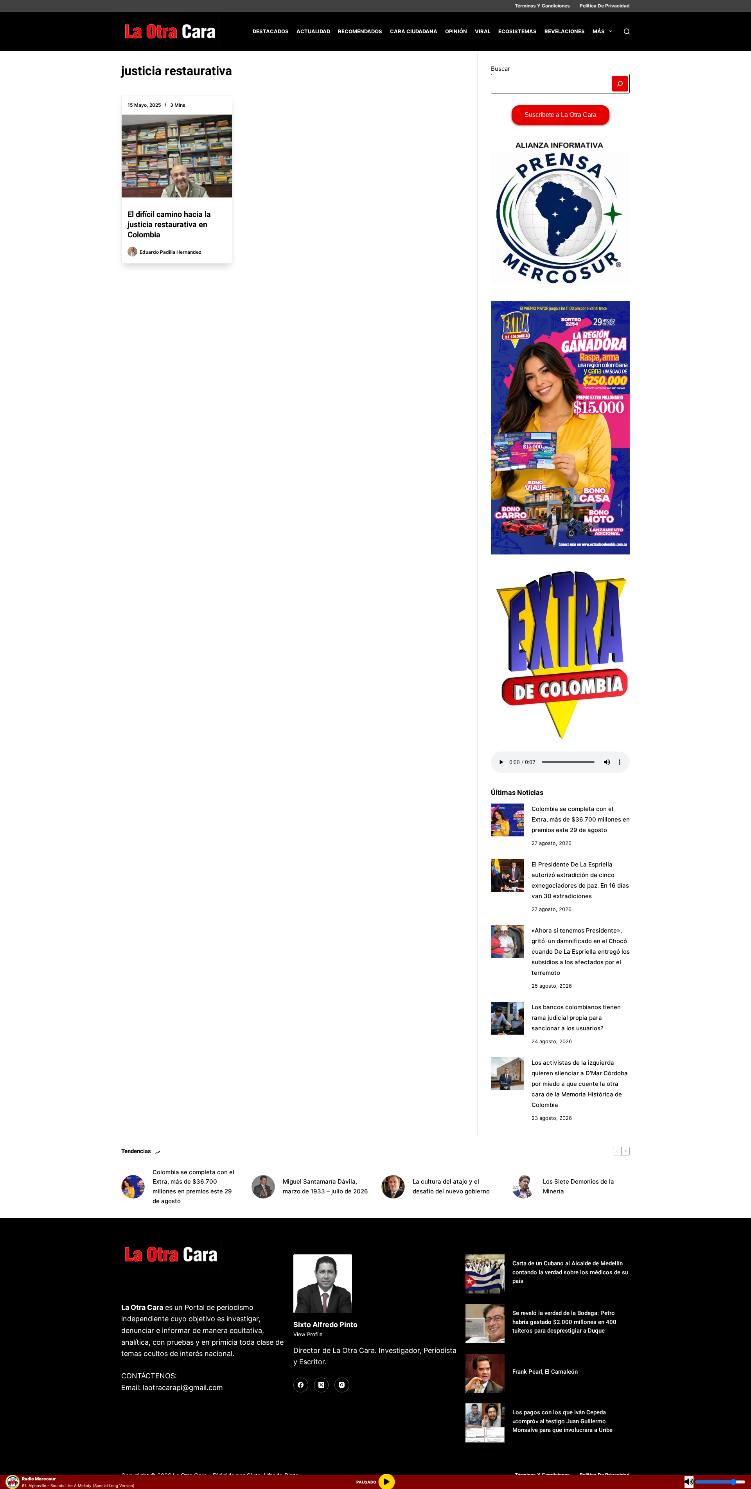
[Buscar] (627, 31)
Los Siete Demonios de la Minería (578, 1186)
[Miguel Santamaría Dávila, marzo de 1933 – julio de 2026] (263, 1186)
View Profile (308, 1334)
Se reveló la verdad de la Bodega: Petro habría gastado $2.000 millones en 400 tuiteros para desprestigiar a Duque (564, 1322)
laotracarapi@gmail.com (183, 1387)
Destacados (271, 31)
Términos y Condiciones (542, 6)
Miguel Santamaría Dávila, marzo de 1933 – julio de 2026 (325, 1186)
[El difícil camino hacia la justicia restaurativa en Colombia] (177, 156)
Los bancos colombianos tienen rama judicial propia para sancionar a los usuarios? (576, 1017)
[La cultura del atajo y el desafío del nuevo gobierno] (393, 1186)
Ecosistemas (517, 31)
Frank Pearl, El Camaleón (545, 1371)
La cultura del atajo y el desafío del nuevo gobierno (451, 1186)
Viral (482, 31)
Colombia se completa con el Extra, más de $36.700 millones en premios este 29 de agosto (581, 819)
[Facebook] (300, 1385)
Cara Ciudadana (413, 31)
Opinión (456, 31)
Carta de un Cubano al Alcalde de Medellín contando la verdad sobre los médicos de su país (570, 1272)
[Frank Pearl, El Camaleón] (485, 1373)
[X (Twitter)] (321, 1385)
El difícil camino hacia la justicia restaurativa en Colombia (169, 224)
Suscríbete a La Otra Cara (560, 114)
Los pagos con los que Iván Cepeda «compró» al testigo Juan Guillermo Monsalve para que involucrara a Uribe (562, 1421)
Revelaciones (564, 31)
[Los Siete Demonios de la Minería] (523, 1186)
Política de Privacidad (605, 6)
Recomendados (360, 31)
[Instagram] (341, 1385)
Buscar (500, 68)
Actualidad (313, 31)
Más (599, 31)
